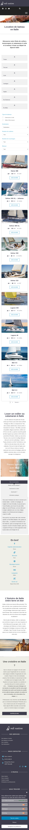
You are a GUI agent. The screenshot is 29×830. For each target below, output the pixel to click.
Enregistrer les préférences (14, 826)
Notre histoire (4, 776)
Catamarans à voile (9, 117)
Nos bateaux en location (7, 740)
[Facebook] (2, 8)
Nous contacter (5, 778)
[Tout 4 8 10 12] (15, 141)
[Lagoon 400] (14, 298)
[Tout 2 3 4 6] (15, 134)
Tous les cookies (14, 818)
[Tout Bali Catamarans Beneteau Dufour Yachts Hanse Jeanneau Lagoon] (15, 149)
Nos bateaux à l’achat (6, 738)
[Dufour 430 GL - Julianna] (14, 189)
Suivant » (17, 402)
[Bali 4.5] (14, 353)
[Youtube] (9, 8)
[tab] (14, 482)
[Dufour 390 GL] (14, 216)
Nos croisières (4, 742)
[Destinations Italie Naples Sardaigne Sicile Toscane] (15, 127)
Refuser (14, 822)
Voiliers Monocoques (10, 120)
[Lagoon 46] (14, 326)
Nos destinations (5, 744)
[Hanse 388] (14, 161)
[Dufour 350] (14, 244)
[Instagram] (6, 8)
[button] (27, 792)
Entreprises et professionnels (8, 782)
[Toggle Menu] (26, 13)
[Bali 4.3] (14, 381)
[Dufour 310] (14, 271)
